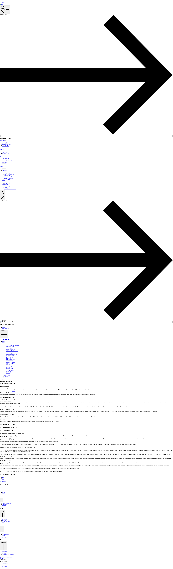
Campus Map (4, 505)
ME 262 (13, 391)
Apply (3, 477)
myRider (3, 535)
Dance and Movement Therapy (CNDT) (11, 354)
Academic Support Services (6, 142)
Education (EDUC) (8, 358)
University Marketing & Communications (8, 554)
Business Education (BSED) (10, 346)
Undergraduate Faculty (5, 147)
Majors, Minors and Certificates (8, 178)
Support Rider (4, 537)
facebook (3, 490)
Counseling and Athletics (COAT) (10, 349)
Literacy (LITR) (8, 364)
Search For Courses (7, 375)
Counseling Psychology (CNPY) (10, 350)
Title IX (3, 522)
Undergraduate (2, 140)
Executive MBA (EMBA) (9, 360)
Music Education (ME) (9, 365)
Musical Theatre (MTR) (9, 368)
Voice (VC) (7, 374)
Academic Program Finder (6, 521)
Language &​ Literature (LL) (10, 363)
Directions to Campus (5, 504)
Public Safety (4, 520)
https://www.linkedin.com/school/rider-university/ (9, 494)
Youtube (3, 493)
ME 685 (6, 422)
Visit (2, 478)
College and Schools (5, 145)
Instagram (3, 492)
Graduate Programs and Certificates (9, 343)
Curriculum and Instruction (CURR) (11, 352)
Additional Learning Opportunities (9, 174)
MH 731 (13, 422)
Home (3, 326)
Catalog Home (4, 2)
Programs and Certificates (5, 153)
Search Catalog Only (5, 321)
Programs (1, 155)
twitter (3, 491)
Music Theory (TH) (8, 367)
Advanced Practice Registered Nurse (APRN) (12, 345)
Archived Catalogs (4, 169)
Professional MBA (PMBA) (10, 370)
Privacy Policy (2, 557)
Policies (1, 156)
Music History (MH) (9, 366)
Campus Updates (4, 551)
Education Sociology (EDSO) (10, 357)
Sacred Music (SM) (8, 372)
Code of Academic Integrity (6, 158)
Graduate (1, 149)
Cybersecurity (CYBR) (9, 353)
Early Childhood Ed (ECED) (10, 355)
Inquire (3, 479)
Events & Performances (5, 534)
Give (3, 532)
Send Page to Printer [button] (5, 563)
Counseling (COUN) (9, 348)
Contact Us (10, 557)
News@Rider (4, 552)
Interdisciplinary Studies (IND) (10, 362)
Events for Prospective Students (6, 503)
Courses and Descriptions (5, 146)
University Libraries (5, 553)
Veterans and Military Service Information (8, 160)
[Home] (1, 4)
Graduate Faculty (4, 152)
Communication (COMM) (9, 347)
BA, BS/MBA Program (5, 143)
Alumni (3, 533)
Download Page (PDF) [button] (5, 566)
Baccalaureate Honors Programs (6, 144)
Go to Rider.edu (4, 170)
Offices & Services (5, 519)
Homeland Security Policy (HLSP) (11, 361)
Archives (3, 341)
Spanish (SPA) (8, 373)
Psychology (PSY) (8, 371)
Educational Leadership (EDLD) (10, 359)
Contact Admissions (5, 506)
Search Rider (11, 321)
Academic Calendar (5, 379)
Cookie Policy (7, 557)
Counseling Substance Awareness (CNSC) (12, 351)
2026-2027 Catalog (4, 339)
